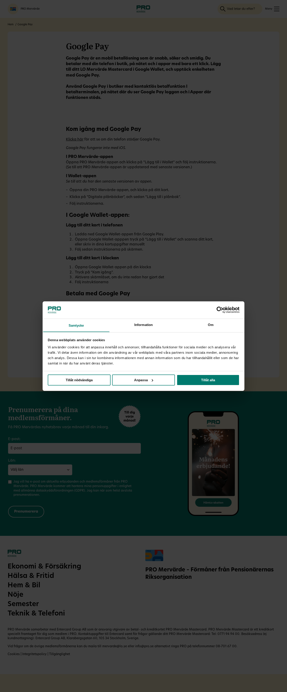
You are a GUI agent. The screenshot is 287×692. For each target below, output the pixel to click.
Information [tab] (143, 324)
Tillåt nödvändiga (79, 380)
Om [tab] (210, 324)
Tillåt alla (208, 380)
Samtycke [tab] (76, 325)
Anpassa (141, 380)
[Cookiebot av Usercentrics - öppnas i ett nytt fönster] (219, 310)
